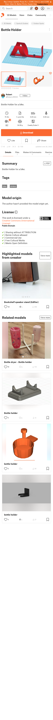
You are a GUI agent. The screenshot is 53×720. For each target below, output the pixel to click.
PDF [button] (48, 163)
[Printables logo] (2, 15)
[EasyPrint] (31, 8)
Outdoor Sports (38, 23)
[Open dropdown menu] (49, 29)
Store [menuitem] (21, 15)
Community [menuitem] (41, 15)
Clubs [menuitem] (29, 15)
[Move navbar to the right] (50, 15)
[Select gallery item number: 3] (27, 296)
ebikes (13, 186)
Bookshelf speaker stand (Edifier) (21, 302)
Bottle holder (11, 413)
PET (7, 125)
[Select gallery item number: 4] (29, 296)
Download (28, 132)
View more (45, 255)
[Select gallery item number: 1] (23, 296)
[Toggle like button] (5, 306)
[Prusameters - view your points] (36, 8)
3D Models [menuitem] (11, 15)
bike (4, 186)
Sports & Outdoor (22, 23)
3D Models (7, 23)
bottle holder (10, 464)
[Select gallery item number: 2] (25, 296)
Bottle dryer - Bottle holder (18, 362)
